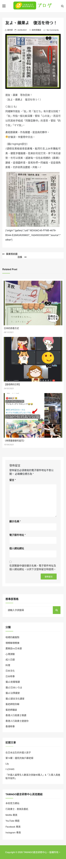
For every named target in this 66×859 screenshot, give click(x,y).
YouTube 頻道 (12, 820)
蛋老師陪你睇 (12, 704)
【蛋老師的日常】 (12, 384)
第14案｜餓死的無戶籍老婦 (19, 757)
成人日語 (10, 659)
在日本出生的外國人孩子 (18, 752)
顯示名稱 (15, 521)
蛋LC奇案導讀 (13, 681)
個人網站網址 (16, 548)
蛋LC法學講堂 (13, 692)
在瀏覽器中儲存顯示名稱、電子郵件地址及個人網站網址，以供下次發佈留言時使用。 (32, 567)
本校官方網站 (12, 803)
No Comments (53, 30)
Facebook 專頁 (13, 826)
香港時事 (10, 726)
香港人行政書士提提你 (17, 720)
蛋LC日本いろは (14, 687)
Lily (7, 763)
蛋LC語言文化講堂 (15, 698)
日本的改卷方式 (11, 328)
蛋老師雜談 (36, 30)
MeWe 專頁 (11, 814)
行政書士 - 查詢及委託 (17, 808)
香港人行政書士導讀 (16, 715)
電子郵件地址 (17, 535)
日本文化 (10, 670)
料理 (8, 665)
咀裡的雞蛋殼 (12, 637)
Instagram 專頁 (13, 832)
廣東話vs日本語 (14, 648)
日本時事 (10, 676)
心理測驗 (10, 654)
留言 (12, 480)
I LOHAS (10, 769)
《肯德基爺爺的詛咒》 (14, 440)
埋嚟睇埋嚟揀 (12, 642)
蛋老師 (10, 30)
